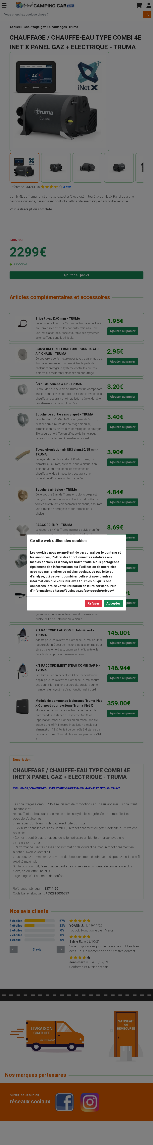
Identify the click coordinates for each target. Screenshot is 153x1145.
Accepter (113, 603)
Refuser (94, 603)
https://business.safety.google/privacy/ (84, 591)
